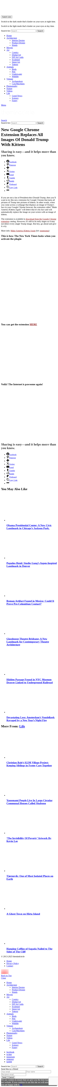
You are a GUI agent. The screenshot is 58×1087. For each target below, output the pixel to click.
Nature (9, 88)
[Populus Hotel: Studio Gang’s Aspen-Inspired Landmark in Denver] (31, 545)
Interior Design (18, 40)
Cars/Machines (18, 84)
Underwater (17, 74)
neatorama (44, 231)
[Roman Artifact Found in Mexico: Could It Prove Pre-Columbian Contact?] (31, 583)
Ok (21, 1085)
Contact (9, 966)
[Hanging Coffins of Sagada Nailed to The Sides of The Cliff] (31, 931)
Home (9, 35)
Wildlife (15, 76)
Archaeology (17, 81)
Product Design (18, 43)
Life (8, 93)
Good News (17, 96)
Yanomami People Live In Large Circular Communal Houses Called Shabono (29, 802)
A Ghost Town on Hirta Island (23, 913)
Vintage (9, 79)
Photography (11, 86)
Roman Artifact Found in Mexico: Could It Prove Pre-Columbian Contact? (30, 602)
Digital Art (16, 55)
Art (7, 50)
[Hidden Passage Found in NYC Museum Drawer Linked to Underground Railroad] (31, 662)
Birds (14, 69)
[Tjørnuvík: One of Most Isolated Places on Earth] (31, 858)
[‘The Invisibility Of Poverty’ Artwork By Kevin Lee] (31, 820)
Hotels (14, 45)
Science (15, 98)
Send (4, 1077)
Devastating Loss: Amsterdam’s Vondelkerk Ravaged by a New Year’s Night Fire (30, 719)
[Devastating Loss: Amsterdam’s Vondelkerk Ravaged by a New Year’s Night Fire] (31, 699)
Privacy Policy (12, 963)
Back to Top (6, 975)
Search (40, 31)
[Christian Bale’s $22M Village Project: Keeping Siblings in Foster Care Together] (31, 745)
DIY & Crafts (17, 57)
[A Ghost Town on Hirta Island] (31, 896)
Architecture (11, 38)
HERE (33, 324)
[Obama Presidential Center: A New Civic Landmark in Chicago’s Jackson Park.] (31, 508)
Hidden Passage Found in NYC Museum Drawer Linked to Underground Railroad (29, 681)
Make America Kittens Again (23, 231)
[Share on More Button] (7, 168)
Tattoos (15, 64)
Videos (9, 91)
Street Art (16, 62)
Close (3, 978)
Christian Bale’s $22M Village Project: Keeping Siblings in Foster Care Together (29, 764)
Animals (10, 67)
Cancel (11, 1077)
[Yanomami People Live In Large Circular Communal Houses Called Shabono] (31, 783)
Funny (14, 100)
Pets (13, 72)
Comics (15, 52)
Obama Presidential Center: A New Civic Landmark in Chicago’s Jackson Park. (29, 527)
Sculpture (16, 60)
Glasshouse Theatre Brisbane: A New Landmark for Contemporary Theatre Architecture (27, 641)
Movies (9, 48)
